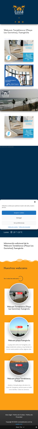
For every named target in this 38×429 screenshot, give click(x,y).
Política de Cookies (19, 415)
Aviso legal (8, 415)
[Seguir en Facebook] (15, 21)
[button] (35, 202)
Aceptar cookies (19, 213)
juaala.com (19, 424)
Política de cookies (13, 227)
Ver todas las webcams (11, 278)
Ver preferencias (19, 223)
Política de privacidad (24, 227)
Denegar (19, 218)
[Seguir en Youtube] (19, 21)
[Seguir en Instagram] (22, 21)
